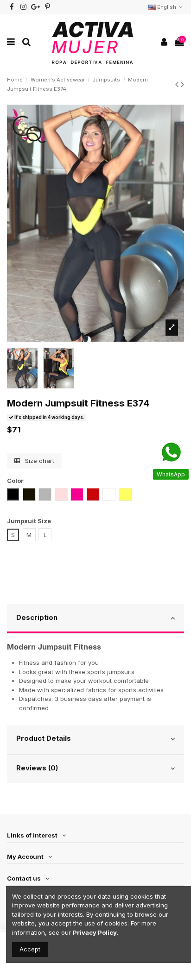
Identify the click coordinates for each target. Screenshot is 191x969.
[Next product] (182, 84)
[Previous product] (178, 84)
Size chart (38, 460)
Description (36, 617)
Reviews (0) (37, 768)
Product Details (43, 738)
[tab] (95, 619)
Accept (29, 949)
